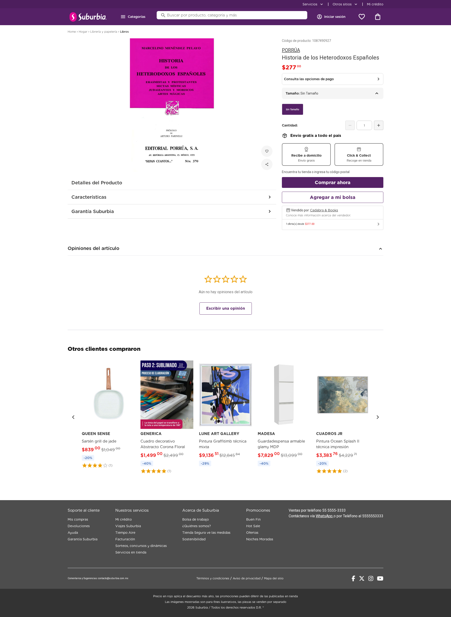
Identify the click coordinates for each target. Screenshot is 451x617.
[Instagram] (370, 578)
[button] (73, 417)
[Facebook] (353, 578)
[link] (108, 414)
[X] (362, 578)
